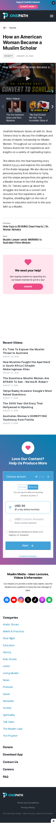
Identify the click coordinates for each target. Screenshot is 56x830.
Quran (6, 694)
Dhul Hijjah (9, 638)
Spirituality (9, 715)
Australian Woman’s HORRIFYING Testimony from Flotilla (25, 418)
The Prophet (10, 736)
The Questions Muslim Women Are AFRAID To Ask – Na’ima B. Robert (26, 380)
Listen (6, 666)
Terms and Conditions (28, 802)
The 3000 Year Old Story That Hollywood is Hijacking (23, 405)
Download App (13, 754)
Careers (8, 769)
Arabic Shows (11, 624)
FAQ (5, 777)
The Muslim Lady (13, 729)
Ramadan (8, 701)
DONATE (28, 286)
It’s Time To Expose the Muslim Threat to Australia (24, 351)
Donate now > (28, 6)
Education (9, 645)
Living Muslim (11, 673)
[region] (28, 318)
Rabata (15, 165)
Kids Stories (10, 659)
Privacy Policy (28, 807)
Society (8, 56)
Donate (8, 747)
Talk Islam (8, 722)
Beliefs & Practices (13, 631)
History (7, 652)
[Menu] (51, 16)
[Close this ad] (53, 821)
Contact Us (10, 762)
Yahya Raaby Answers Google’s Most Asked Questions (27, 393)
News (6, 680)
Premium (8, 687)
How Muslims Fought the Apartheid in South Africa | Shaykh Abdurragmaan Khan (26, 365)
